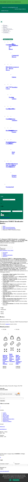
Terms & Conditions (7, 421)
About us (5, 414)
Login (2, 468)
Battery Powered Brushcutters (9, 228)
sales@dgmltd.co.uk (3, 429)
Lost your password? (4, 471)
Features (4, 253)
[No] (26, 477)
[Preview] (5, 352)
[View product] (5, 346)
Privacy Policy (6, 416)
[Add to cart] (5, 341)
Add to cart (3, 249)
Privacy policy (16, 480)
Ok (10, 480)
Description (5, 252)
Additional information (8, 255)
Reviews (5, 256)
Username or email (4, 463)
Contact (4, 412)
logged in (8, 324)
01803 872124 (2, 426)
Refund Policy (6, 420)
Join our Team (6, 415)
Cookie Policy (6, 417)
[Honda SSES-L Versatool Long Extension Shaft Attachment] (12, 332)
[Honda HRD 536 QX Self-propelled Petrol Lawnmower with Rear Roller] (18, 333)
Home (4, 226)
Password (17, 463)
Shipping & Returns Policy (8, 419)
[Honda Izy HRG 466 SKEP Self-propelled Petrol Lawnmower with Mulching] (5, 333)
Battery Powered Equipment (9, 227)
